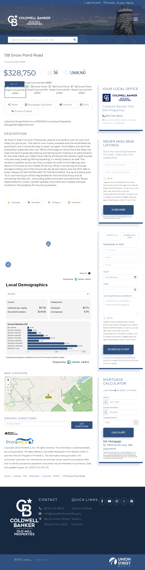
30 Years (121, 390)
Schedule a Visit (129, 236)
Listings (17, 476)
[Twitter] (124, 501)
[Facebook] (102, 501)
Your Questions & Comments (117, 296)
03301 (56, 476)
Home (7, 476)
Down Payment (110, 408)
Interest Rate (110, 418)
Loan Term (108, 390)
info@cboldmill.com (57, 513)
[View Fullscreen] (8, 390)
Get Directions (81, 425)
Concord (46, 476)
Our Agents (120, 123)
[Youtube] (109, 501)
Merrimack (34, 476)
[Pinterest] (132, 501)
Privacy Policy (130, 200)
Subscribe (118, 209)
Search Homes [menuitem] (82, 508)
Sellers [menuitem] (76, 519)
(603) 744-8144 (93, 3)
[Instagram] (117, 501)
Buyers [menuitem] (76, 513)
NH (25, 476)
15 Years (132, 390)
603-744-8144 (114, 115)
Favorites (110, 3)
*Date (106, 272)
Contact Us (108, 123)
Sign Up (130, 3)
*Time (105, 284)
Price (106, 397)
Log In (122, 3)
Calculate (118, 432)
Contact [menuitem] (77, 524)
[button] (75, 40)
